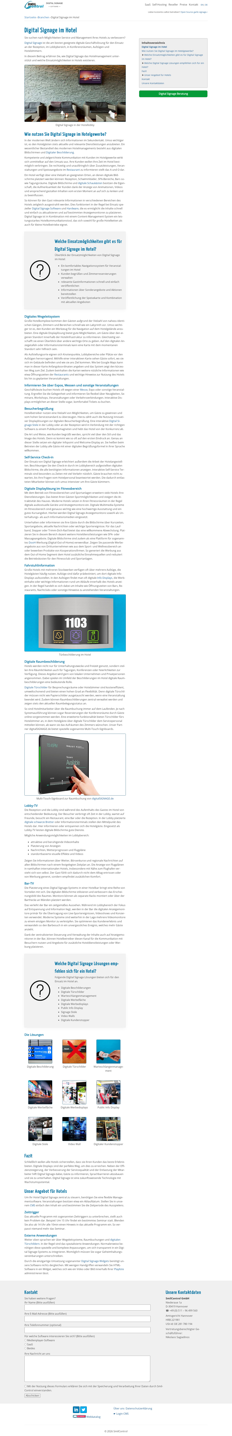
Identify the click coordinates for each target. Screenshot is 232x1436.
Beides (31, 1348)
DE (206, 4)
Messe (84, 389)
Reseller (173, 4)
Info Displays (104, 578)
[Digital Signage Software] (34, 8)
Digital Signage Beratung (173, 93)
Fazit (144, 71)
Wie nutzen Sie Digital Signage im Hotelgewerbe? (167, 50)
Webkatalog (93, 1417)
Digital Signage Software (46, 208)
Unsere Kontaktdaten (153, 83)
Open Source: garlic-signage (193, 12)
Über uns (119, 1408)
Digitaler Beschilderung (60, 152)
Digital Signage (33, 43)
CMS (32, 1205)
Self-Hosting (159, 4)
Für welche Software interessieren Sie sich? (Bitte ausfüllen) (59, 1336)
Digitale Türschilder (36, 687)
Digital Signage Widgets (95, 1261)
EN (202, 4)
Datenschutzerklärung (139, 1408)
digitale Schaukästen (90, 183)
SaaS (148, 4)
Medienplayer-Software (41, 1340)
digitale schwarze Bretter (39, 822)
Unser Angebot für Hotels (157, 75)
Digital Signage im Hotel (154, 46)
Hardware (73, 208)
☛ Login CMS (121, 1413)
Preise (183, 4)
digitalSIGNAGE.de (103, 798)
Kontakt (193, 4)
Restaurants (61, 374)
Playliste (119, 1269)
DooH (32, 542)
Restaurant (73, 169)
